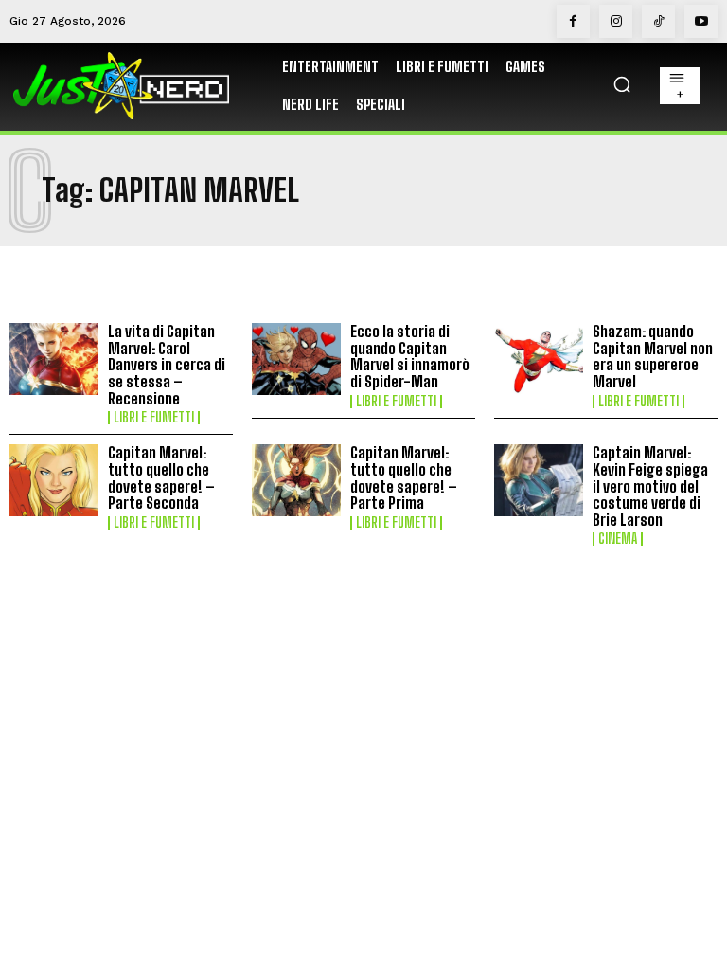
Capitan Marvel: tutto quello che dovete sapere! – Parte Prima (403, 477)
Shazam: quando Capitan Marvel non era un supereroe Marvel (653, 356)
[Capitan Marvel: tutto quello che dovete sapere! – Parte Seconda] (53, 480)
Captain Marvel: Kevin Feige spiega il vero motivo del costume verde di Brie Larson (650, 485)
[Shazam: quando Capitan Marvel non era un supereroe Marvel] (538, 359)
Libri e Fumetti (154, 417)
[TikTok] (658, 21)
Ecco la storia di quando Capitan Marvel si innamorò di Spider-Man (410, 356)
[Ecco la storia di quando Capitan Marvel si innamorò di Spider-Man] (296, 359)
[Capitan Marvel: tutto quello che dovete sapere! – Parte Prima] (296, 480)
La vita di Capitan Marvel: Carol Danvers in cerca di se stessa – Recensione (166, 364)
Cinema (617, 539)
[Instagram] (615, 21)
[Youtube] (701, 21)
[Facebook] (573, 21)
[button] (622, 84)
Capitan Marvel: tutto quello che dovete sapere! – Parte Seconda (161, 477)
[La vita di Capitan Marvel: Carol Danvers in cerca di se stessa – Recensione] (53, 359)
